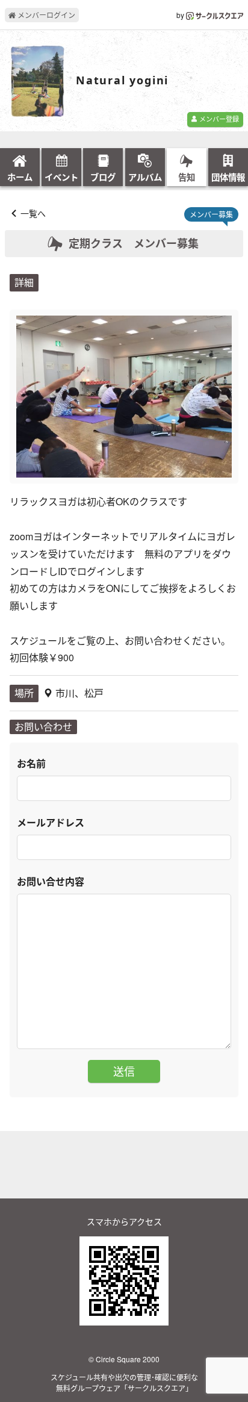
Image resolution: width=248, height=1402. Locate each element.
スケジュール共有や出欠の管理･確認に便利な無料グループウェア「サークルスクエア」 (124, 1382)
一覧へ (33, 213)
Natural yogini (122, 80)
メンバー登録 (218, 118)
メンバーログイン (45, 15)
